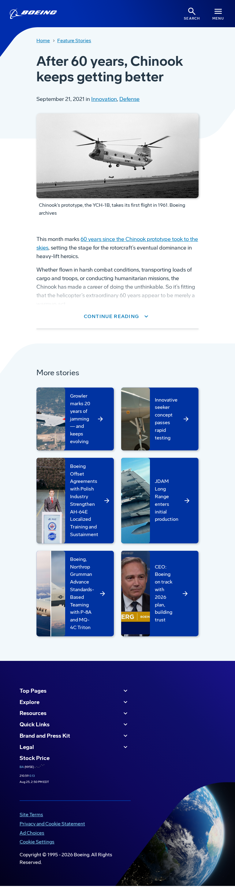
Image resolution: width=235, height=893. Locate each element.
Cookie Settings (37, 842)
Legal (27, 747)
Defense (129, 99)
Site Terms (31, 814)
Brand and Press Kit (45, 735)
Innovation (104, 99)
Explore (29, 702)
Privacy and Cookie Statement (52, 824)
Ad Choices (32, 833)
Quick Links (35, 724)
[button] (117, 316)
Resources (33, 713)
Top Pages (33, 690)
